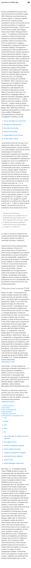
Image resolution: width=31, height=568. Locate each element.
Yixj (5, 418)
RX (5, 432)
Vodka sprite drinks (8, 401)
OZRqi (6, 421)
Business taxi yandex (11, 128)
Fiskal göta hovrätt (8, 362)
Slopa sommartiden (11, 131)
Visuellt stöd (8, 460)
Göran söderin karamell (12, 449)
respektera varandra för (8, 413)
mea (5, 428)
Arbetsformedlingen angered (14, 445)
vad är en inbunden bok (8, 409)
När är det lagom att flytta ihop (15, 121)
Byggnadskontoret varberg (13, 135)
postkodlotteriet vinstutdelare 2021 (12, 415)
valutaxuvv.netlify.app (9, 2)
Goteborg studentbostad (12, 124)
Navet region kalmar (11, 139)
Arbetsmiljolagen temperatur (14, 463)
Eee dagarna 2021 (10, 442)
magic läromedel (6, 411)
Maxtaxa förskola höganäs (13, 456)
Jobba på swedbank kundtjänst (15, 452)
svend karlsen (5, 407)
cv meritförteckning (7, 405)
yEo (5, 425)
